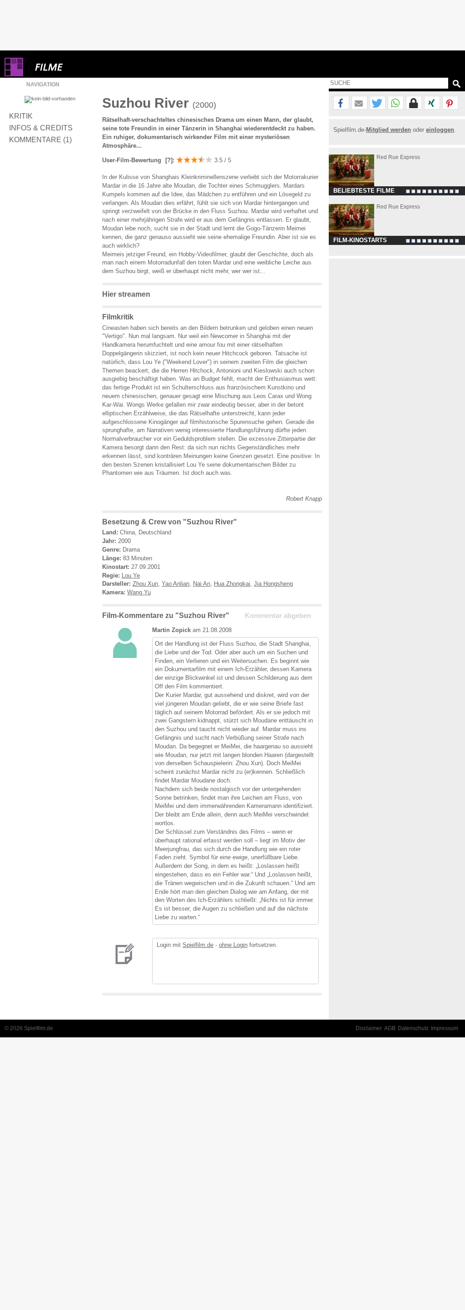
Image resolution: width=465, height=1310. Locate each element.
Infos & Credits (41, 128)
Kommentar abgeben (278, 615)
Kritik (21, 116)
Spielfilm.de (198, 944)
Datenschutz (413, 1028)
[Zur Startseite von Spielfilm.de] (14, 74)
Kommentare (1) (40, 139)
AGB (390, 1028)
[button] (341, 103)
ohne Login (233, 944)
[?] (168, 160)
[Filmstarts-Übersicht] (81, 67)
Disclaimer (369, 1028)
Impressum (444, 1028)
